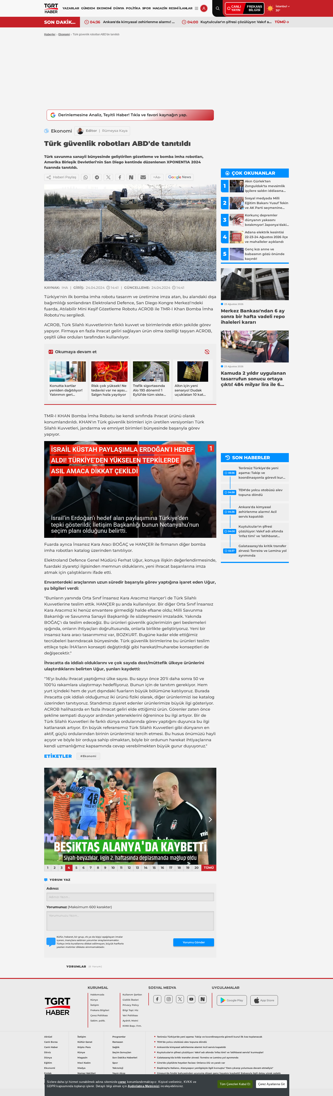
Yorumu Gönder (194, 942)
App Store (267, 1000)
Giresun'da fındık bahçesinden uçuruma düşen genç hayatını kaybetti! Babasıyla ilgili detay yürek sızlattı (219, 1073)
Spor (115, 1062)
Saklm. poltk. (97, 1020)
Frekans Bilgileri (99, 1010)
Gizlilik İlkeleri (131, 999)
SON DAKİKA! (60, 22)
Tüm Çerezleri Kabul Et (235, 1084)
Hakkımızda (97, 994)
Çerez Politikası (99, 1015)
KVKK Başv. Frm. (132, 1025)
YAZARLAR (71, 8)
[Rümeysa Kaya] (80, 131)
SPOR (146, 8)
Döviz (47, 1052)
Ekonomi (64, 34)
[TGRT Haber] (51, 8)
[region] (167, 1085)
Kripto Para (84, 1047)
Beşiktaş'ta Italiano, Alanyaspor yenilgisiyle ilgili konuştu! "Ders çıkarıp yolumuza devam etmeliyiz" (215, 1068)
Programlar (118, 1036)
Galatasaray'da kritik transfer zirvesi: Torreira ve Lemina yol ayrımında (236, 22)
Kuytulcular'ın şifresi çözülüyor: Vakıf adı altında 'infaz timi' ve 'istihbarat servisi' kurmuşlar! (139, 22)
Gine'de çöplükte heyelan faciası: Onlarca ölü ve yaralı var (191, 1062)
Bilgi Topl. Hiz (130, 1010)
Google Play (235, 1000)
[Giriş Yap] (204, 8)
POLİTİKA (133, 8)
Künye (94, 999)
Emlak (48, 1073)
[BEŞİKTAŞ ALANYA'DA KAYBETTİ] (130, 816)
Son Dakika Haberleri (124, 1057)
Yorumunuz (79, 907)
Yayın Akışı (118, 1073)
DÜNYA (118, 8)
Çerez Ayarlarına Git (271, 1084)
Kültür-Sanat (84, 1041)
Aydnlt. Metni (130, 1020)
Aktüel (48, 1036)
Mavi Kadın (84, 1062)
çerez (122, 1082)
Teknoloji (117, 1068)
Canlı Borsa (51, 1041)
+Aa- (157, 177)
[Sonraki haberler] (207, 352)
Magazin (82, 1057)
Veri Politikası (130, 1015)
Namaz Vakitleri (86, 1073)
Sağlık (116, 1047)
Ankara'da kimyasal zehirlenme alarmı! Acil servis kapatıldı (258, 512)
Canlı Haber (51, 1047)
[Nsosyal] (131, 177)
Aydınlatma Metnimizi (143, 1086)
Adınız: (52, 888)
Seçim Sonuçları (121, 1052)
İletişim (94, 1005)
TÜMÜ (280, 22)
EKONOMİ (104, 8)
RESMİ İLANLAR (180, 8)
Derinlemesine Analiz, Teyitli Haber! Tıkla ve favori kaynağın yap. (122, 115)
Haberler (50, 34)
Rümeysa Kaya (115, 130)
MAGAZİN (160, 8)
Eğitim (48, 1062)
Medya (81, 1068)
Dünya (48, 1057)
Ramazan (117, 1041)
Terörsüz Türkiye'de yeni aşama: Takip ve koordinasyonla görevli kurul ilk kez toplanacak (262, 473)
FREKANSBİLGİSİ (254, 8)
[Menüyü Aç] (196, 8)
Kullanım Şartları (132, 994)
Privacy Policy (131, 1005)
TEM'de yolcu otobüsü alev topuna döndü (260, 492)
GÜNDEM (88, 8)
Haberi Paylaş (64, 177)
